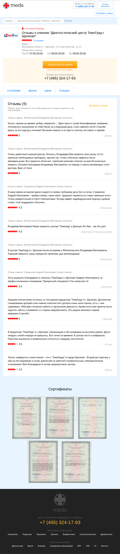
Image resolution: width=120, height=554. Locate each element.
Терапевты (41, 534)
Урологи (54, 534)
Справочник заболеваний (61, 546)
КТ (95, 546)
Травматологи (69, 534)
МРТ (79, 546)
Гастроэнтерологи (88, 534)
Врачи (33, 90)
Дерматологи (106, 534)
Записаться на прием (60, 64)
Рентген (104, 546)
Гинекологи (13, 534)
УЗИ (88, 546)
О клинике (14, 90)
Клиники (41, 546)
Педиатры (27, 534)
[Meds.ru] (60, 503)
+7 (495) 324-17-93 (85, 5)
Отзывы (64, 90)
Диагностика (17, 546)
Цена (48, 90)
